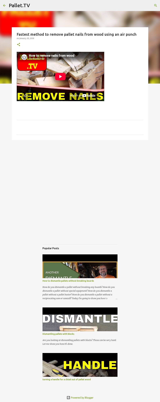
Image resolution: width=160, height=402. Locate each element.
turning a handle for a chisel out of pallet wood (66, 379)
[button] (18, 45)
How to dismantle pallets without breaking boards (68, 281)
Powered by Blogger (81, 397)
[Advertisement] (80, 166)
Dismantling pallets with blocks (58, 334)
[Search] (34, 5)
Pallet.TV (19, 5)
